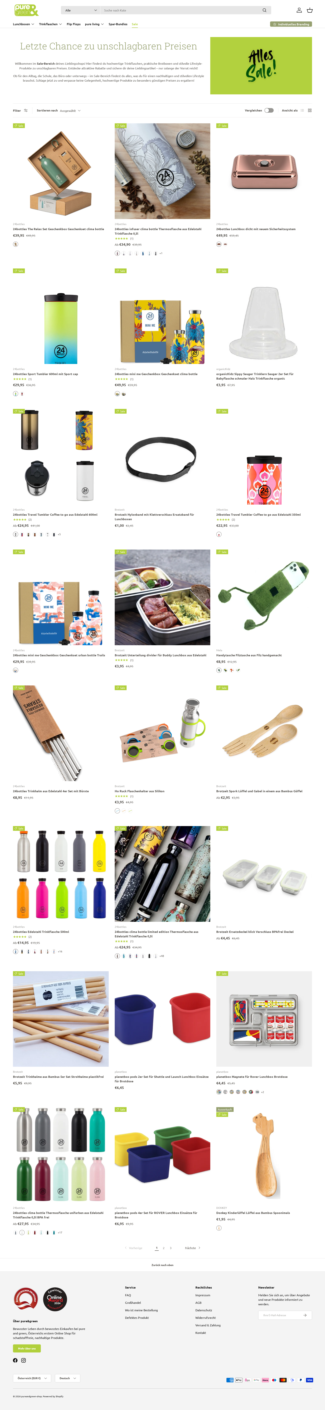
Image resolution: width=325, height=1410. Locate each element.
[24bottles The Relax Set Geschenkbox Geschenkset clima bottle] (61, 171)
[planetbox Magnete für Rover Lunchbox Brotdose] (264, 1019)
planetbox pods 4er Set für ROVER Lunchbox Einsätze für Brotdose (156, 1215)
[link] (133, 1248)
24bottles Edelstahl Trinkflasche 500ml (41, 932)
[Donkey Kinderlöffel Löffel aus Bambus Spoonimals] (264, 1155)
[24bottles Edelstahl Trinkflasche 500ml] (61, 874)
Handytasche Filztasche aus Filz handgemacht (249, 655)
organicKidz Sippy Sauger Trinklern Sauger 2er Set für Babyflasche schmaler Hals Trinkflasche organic (255, 376)
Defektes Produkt (137, 1317)
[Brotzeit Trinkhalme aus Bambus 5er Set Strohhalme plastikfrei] (61, 1019)
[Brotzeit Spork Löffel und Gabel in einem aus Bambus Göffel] (264, 733)
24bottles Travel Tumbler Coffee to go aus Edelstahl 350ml (258, 514)
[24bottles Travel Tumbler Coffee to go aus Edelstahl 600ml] (61, 457)
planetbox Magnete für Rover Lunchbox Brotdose (252, 1077)
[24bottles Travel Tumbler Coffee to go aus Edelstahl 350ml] (264, 457)
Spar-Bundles (118, 24)
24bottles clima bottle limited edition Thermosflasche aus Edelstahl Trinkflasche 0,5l (156, 934)
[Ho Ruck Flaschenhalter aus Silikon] (162, 733)
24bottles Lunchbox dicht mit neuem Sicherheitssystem (256, 229)
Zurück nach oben (162, 1265)
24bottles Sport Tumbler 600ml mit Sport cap (45, 374)
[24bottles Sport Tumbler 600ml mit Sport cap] (61, 316)
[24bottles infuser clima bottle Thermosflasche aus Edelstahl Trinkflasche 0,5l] (162, 171)
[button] (310, 10)
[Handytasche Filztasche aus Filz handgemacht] (264, 597)
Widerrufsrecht (205, 1317)
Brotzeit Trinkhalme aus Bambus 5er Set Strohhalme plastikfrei (58, 1077)
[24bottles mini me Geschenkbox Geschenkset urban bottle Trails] (61, 597)
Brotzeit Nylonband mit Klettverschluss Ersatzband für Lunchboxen (154, 516)
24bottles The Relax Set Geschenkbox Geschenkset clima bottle (58, 229)
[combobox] (166, 10)
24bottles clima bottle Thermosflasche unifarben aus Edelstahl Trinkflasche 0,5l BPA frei (58, 1215)
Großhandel (133, 1302)
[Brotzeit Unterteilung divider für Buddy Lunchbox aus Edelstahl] (162, 597)
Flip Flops (73, 24)
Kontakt (200, 1332)
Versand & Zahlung (208, 1325)
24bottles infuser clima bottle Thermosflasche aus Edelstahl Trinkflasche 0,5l (158, 231)
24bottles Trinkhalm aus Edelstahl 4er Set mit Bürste (51, 791)
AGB (198, 1302)
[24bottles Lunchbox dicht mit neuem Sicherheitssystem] (264, 171)
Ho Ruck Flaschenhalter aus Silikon (139, 791)
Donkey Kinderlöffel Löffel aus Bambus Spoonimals (253, 1213)
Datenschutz (203, 1310)
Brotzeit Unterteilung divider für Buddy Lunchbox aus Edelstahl (160, 655)
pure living (92, 24)
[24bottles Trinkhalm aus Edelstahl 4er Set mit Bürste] (61, 733)
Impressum (202, 1295)
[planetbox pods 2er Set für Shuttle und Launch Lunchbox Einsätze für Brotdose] (162, 1019)
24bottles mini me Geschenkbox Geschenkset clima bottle (156, 374)
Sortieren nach (47, 110)
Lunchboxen (21, 24)
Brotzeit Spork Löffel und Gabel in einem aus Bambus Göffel (259, 791)
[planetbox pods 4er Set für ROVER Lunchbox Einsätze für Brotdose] (162, 1155)
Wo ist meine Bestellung (141, 1310)
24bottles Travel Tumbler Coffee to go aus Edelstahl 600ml (55, 514)
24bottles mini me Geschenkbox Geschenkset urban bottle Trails (59, 655)
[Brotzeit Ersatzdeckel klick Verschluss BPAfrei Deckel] (264, 874)
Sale (135, 24)
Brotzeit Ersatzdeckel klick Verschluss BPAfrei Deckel (255, 932)
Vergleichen (253, 110)
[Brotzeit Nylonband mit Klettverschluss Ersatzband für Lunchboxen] (162, 457)
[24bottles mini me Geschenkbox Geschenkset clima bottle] (162, 316)
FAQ (128, 1295)
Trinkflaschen (48, 24)
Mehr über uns (27, 1348)
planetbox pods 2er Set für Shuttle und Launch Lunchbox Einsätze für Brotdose (162, 1079)
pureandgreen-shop (31, 1396)
